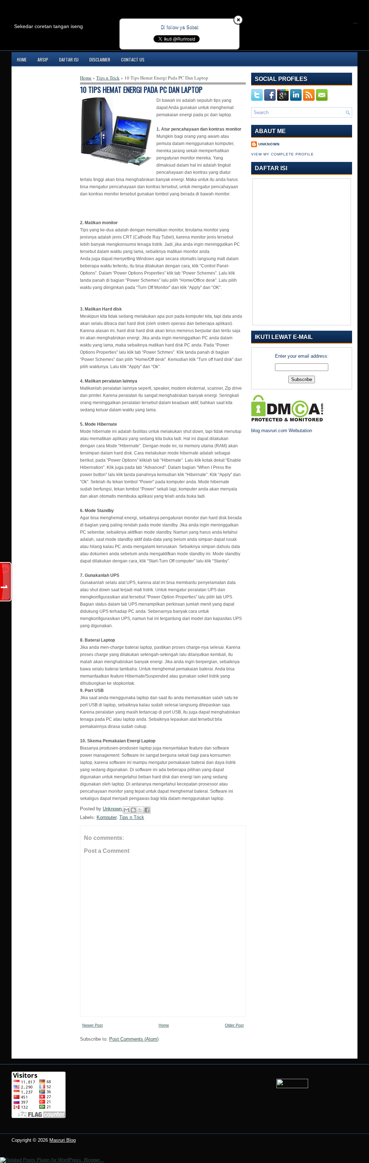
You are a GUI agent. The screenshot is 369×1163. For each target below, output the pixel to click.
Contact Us (133, 59)
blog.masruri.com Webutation (281, 430)
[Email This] (126, 810)
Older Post (234, 1025)
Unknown (113, 808)
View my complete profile (282, 154)
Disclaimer (99, 59)
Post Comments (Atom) (134, 1039)
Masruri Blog (62, 1140)
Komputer (106, 817)
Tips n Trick (108, 77)
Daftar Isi (69, 59)
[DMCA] (287, 419)
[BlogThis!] (133, 810)
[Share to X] (140, 810)
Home (22, 59)
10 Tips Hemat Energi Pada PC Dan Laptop (141, 89)
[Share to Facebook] (147, 810)
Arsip (42, 59)
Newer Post (92, 1025)
